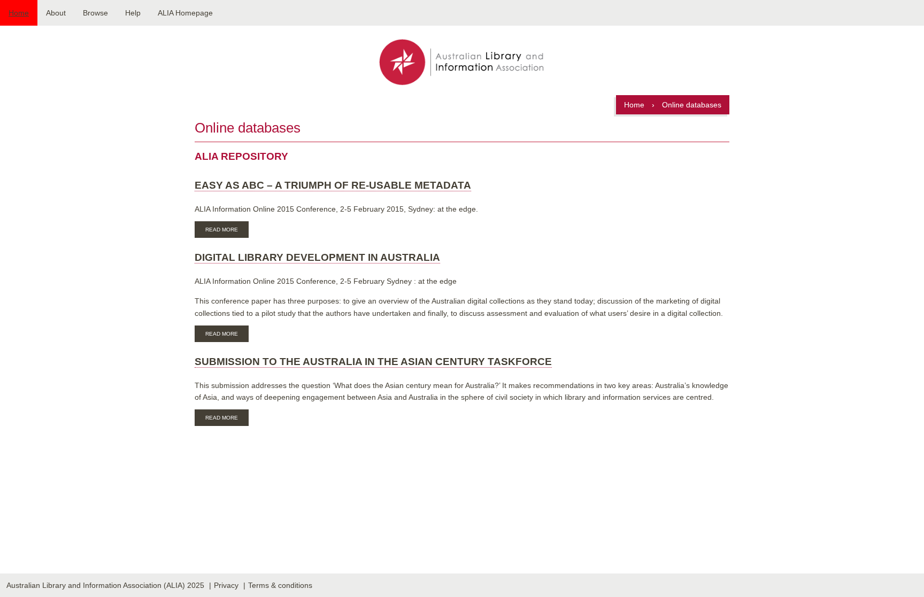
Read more (227, 231)
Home (19, 13)
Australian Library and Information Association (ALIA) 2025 (105, 585)
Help (133, 13)
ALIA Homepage (185, 13)
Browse (95, 13)
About (56, 13)
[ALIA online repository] (461, 63)
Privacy (226, 585)
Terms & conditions (280, 585)
